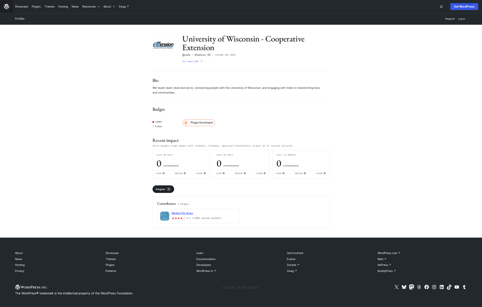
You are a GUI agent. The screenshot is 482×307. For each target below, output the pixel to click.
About (19, 253)
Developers (203, 264)
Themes (111, 259)
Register (450, 18)
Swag (292, 270)
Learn (199, 253)
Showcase (112, 253)
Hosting (20, 264)
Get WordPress (464, 6)
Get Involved (295, 253)
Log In (461, 18)
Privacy (19, 270)
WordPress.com (389, 253)
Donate (293, 264)
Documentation (205, 259)
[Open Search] (441, 6)
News (18, 259)
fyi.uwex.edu (191, 61)
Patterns (111, 270)
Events (291, 259)
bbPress (384, 264)
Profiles (19, 18)
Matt (382, 259)
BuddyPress (387, 270)
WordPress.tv (206, 270)
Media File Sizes (182, 213)
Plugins (162, 189)
